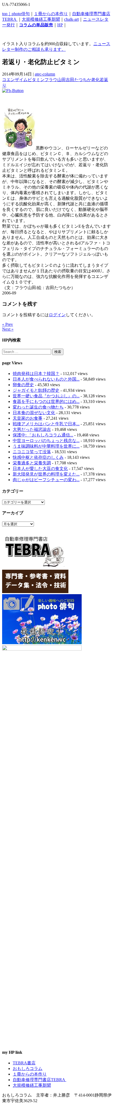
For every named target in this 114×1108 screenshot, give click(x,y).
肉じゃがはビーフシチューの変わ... (46, 479)
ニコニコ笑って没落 (32, 451)
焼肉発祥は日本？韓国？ (36, 373)
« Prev (7, 324)
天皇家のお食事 (27, 418)
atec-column (45, 74)
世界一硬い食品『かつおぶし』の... (46, 396)
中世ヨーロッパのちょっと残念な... (46, 440)
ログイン (57, 315)
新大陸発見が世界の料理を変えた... (46, 474)
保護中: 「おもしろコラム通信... (43, 435)
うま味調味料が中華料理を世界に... (46, 446)
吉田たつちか (78, 79)
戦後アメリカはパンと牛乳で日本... (46, 424)
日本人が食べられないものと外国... (46, 379)
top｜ (7, 13)
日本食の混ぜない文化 (34, 412)
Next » (8, 329)
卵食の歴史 (23, 384)
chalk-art (71, 19)
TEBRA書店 (24, 1063)
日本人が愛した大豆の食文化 (40, 468)
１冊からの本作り (51, 13)
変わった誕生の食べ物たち (38, 407)
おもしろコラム (27, 1068)
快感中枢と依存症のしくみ (38, 457)
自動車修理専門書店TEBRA (39, 1079)
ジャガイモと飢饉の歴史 (36, 390)
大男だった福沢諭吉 (32, 429)
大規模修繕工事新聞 (41, 19)
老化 (95, 79)
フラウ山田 (55, 79)
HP (60, 25)
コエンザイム (15, 79)
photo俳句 (21, 13)
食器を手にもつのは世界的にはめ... (46, 401)
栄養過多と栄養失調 (32, 463)
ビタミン (36, 79)
